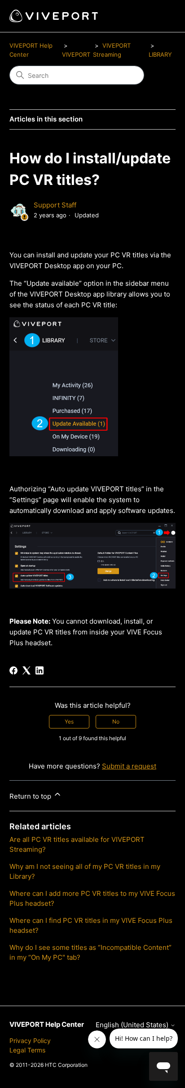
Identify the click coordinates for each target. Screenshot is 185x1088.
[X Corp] (26, 670)
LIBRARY (160, 54)
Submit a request (129, 766)
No (115, 721)
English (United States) (133, 1025)
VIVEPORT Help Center (46, 1024)
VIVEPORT (76, 54)
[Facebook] (13, 670)
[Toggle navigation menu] (160, 16)
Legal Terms (27, 1050)
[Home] (53, 15)
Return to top (31, 796)
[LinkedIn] (39, 670)
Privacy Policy (30, 1040)
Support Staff (55, 205)
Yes (69, 721)
